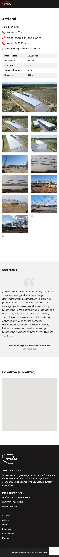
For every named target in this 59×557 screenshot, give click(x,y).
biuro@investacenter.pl (12, 502)
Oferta (5, 524)
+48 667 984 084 (9, 506)
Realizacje (6, 529)
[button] (29, 403)
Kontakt (5, 538)
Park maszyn (8, 533)
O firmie (5, 520)
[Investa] (6, 4)
